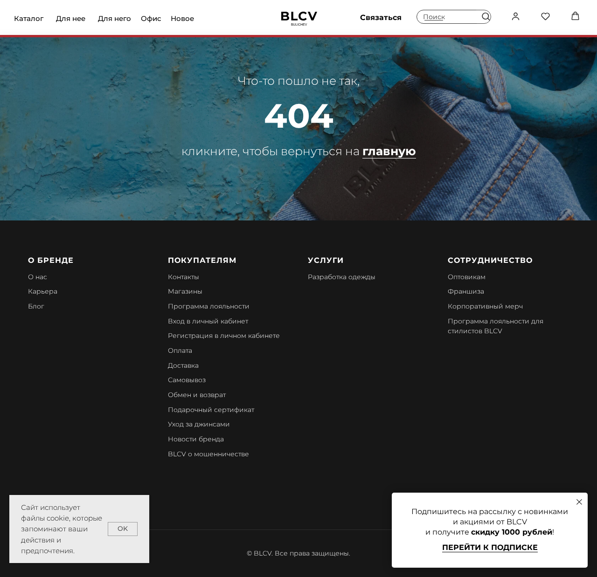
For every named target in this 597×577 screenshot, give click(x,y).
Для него (114, 18)
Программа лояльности (209, 306)
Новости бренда (196, 439)
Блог (36, 306)
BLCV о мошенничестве (208, 454)
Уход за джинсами (199, 424)
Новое (182, 18)
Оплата (180, 350)
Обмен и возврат (197, 395)
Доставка (183, 365)
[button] (485, 16)
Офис (151, 18)
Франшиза (466, 291)
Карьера (42, 291)
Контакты (183, 277)
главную (389, 151)
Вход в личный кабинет (208, 321)
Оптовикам (467, 277)
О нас (37, 277)
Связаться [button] (381, 17)
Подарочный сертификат (211, 409)
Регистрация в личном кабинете (224, 335)
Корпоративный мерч (485, 306)
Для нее (70, 18)
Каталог (28, 18)
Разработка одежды (341, 277)
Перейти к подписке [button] (490, 547)
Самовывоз (187, 380)
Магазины (185, 291)
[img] (299, 19)
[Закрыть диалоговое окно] (579, 502)
